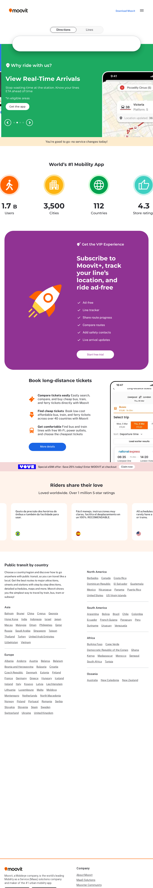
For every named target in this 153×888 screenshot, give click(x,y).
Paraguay (126, 619)
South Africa (94, 661)
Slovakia (9, 707)
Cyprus (41, 613)
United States (95, 595)
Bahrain (9, 613)
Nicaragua (105, 589)
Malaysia (21, 624)
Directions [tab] (63, 29)
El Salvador (120, 583)
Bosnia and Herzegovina (18, 666)
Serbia (59, 701)
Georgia (53, 613)
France (8, 678)
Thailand (9, 636)
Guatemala (136, 583)
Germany (21, 678)
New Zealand (130, 680)
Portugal (33, 701)
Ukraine (26, 712)
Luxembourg (26, 689)
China (30, 613)
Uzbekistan (11, 642)
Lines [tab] (89, 29)
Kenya (91, 655)
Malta (40, 689)
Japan (57, 619)
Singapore (39, 630)
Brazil (116, 613)
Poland (21, 701)
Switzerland (11, 712)
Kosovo (28, 684)
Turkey (22, 636)
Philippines (45, 624)
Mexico (91, 589)
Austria (33, 660)
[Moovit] (13, 870)
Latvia (39, 684)
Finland (56, 672)
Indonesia (36, 619)
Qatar (58, 624)
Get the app (16, 106)
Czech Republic (13, 672)
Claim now (127, 466)
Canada (106, 578)
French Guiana (108, 619)
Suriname (92, 625)
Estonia (44, 672)
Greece (34, 678)
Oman (32, 624)
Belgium (58, 660)
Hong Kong (11, 619)
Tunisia (109, 661)
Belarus (45, 660)
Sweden (45, 707)
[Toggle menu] (142, 10)
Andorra (21, 660)
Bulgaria (41, 666)
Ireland (8, 684)
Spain (34, 707)
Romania (47, 701)
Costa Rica (120, 578)
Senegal (134, 655)
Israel (48, 619)
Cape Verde (112, 644)
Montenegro (11, 695)
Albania (9, 660)
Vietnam (26, 642)
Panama (119, 589)
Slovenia (23, 707)
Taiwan (53, 630)
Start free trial (95, 354)
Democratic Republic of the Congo (107, 649)
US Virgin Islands (116, 595)
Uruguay (106, 625)
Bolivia (106, 613)
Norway (9, 701)
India (24, 619)
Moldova (51, 689)
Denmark (31, 672)
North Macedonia (50, 695)
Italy (18, 684)
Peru (137, 619)
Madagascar (105, 655)
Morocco (121, 655)
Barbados (92, 578)
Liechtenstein (54, 684)
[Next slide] (29, 122)
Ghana (135, 649)
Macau (8, 624)
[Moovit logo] (18, 10)
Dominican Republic (99, 583)
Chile (125, 613)
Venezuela (121, 625)
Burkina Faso (94, 644)
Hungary (46, 678)
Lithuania (9, 689)
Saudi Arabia (22, 630)
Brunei (20, 613)
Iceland (59, 678)
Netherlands (29, 695)
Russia (8, 630)
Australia (92, 680)
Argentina (93, 613)
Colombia (137, 613)
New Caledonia (110, 680)
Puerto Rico (134, 589)
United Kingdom (43, 712)
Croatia (53, 666)
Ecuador (92, 619)
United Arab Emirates (41, 636)
